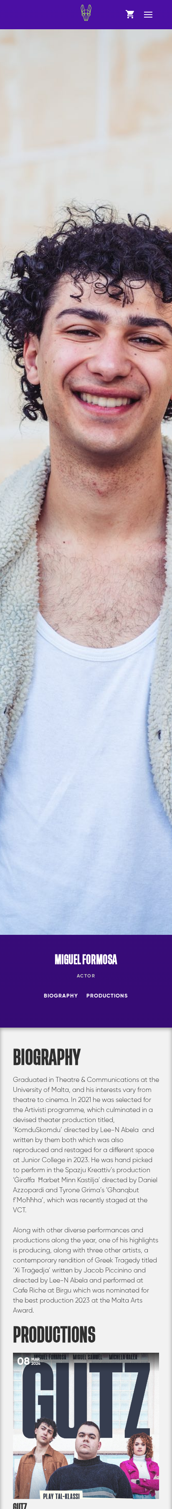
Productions (107, 996)
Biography (61, 996)
